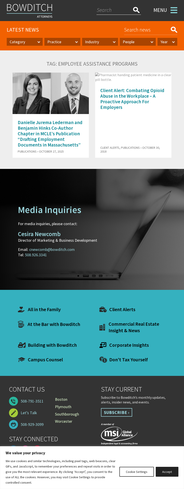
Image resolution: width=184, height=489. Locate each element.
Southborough (67, 414)
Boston (61, 399)
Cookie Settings (136, 472)
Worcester (63, 421)
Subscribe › (116, 412)
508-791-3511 (32, 401)
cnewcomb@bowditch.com (52, 249)
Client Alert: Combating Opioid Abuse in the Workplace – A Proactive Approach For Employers (132, 98)
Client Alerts (109, 148)
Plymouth (63, 406)
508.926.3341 (36, 254)
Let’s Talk (29, 412)
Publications (27, 151)
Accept (167, 472)
